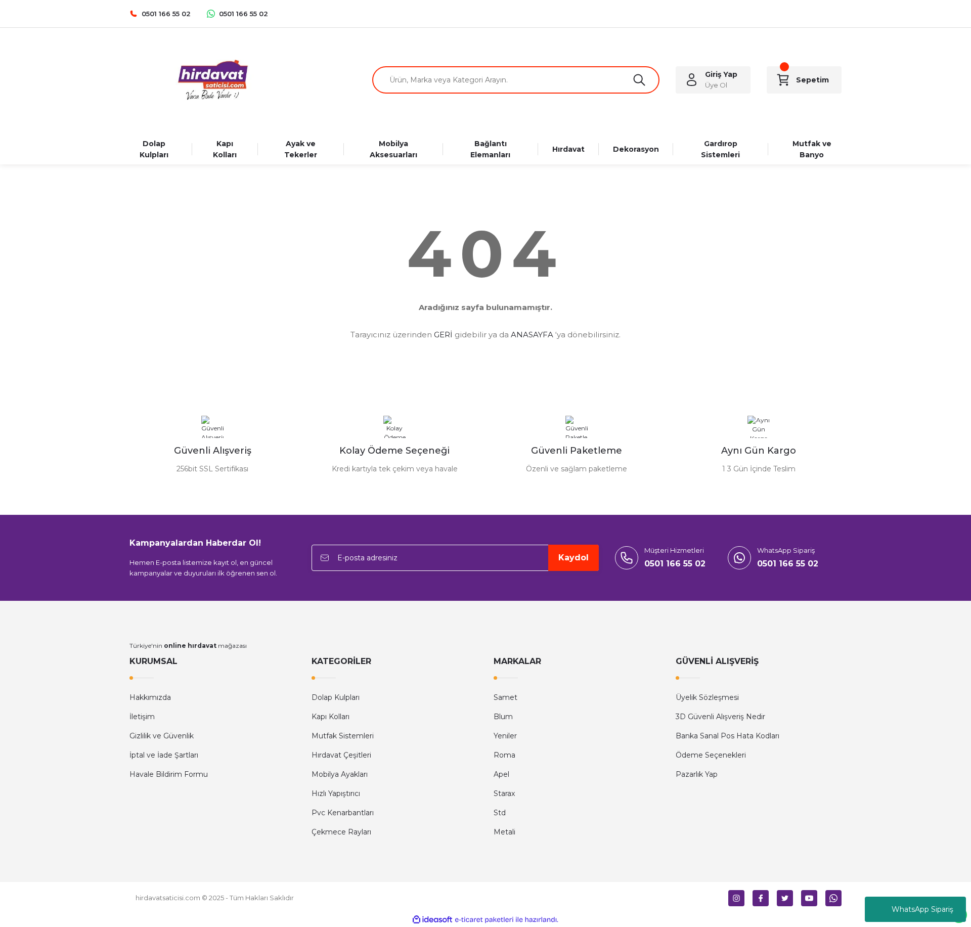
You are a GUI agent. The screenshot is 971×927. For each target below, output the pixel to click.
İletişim (142, 716)
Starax (504, 793)
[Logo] (212, 80)
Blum (503, 716)
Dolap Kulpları (336, 697)
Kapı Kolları (330, 716)
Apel (501, 774)
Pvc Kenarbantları (343, 812)
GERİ (443, 334)
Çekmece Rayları (341, 831)
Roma (504, 755)
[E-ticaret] (484, 919)
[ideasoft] (432, 919)
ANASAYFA (532, 334)
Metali (504, 831)
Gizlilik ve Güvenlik (161, 735)
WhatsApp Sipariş (922, 909)
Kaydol (573, 557)
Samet (505, 697)
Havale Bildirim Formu (168, 774)
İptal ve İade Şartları (163, 755)
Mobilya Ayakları (340, 774)
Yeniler (505, 735)
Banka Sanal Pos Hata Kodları (727, 735)
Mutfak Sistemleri (343, 735)
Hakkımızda (150, 697)
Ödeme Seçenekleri (711, 755)
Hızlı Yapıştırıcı (336, 793)
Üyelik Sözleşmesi (707, 697)
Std (500, 812)
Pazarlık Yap (697, 774)
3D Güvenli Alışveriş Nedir (720, 716)
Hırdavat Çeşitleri (341, 755)
